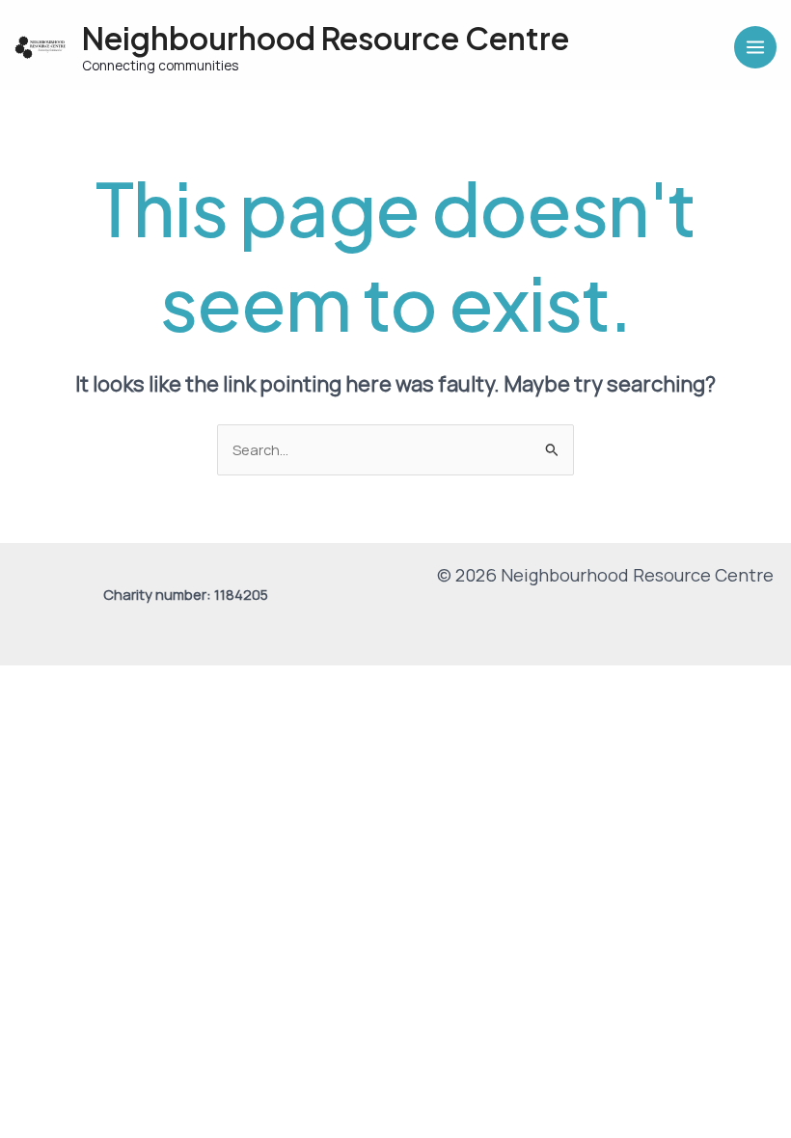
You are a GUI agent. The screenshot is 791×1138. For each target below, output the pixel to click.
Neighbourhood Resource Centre (325, 37)
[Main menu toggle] (755, 47)
